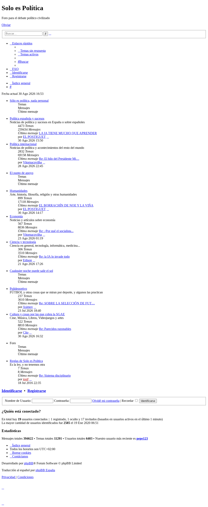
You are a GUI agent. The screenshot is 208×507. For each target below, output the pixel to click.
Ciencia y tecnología (23, 242)
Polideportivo (18, 288)
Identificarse (12, 391)
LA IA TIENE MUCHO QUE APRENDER (68, 133)
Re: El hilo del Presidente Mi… (59, 158)
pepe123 (142, 438)
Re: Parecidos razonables (55, 329)
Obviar (6, 25)
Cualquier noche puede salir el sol (31, 270)
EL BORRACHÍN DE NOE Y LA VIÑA (66, 205)
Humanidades (18, 190)
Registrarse (36, 391)
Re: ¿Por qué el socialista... (56, 231)
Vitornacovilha (32, 162)
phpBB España (45, 470)
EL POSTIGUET (34, 136)
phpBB (28, 463)
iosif (25, 379)
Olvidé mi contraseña (105, 400)
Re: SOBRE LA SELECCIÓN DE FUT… (67, 303)
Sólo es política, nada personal (29, 100)
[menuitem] (32, 50)
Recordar (128, 400)
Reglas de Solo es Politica (26, 361)
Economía (16, 216)
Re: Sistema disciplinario (55, 375)
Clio (25, 332)
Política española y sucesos (27, 118)
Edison (27, 260)
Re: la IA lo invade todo (54, 256)
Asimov (28, 307)
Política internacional (23, 144)
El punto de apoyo (21, 173)
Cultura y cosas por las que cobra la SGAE (37, 314)
